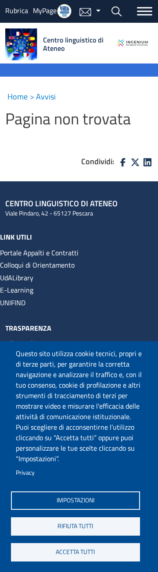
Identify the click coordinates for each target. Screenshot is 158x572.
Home (17, 96)
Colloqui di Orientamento (37, 265)
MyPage (45, 10)
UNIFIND (12, 302)
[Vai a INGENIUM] (132, 43)
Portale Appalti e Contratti (39, 252)
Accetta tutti (75, 551)
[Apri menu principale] (144, 11)
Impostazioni (75, 500)
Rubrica (16, 10)
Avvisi (46, 96)
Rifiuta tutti (75, 526)
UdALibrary (16, 277)
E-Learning (16, 290)
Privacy (25, 472)
